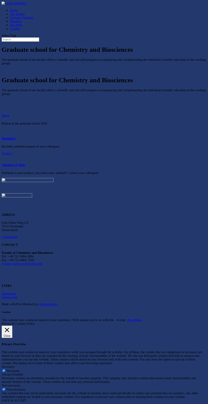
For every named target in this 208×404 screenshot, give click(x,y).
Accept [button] (120, 320)
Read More (134, 320)
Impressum (9, 293)
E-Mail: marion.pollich (16, 263)
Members (16, 21)
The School (17, 14)
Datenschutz (9, 297)
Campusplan (10, 237)
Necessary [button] (8, 366)
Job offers (16, 25)
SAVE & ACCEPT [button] (14, 400)
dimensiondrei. (48, 304)
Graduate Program (21, 17)
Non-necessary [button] (11, 385)
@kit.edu (36, 263)
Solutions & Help (13, 165)
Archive (7, 153)
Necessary (13, 371)
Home (14, 10)
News (5, 115)
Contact (15, 28)
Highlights (9, 138)
